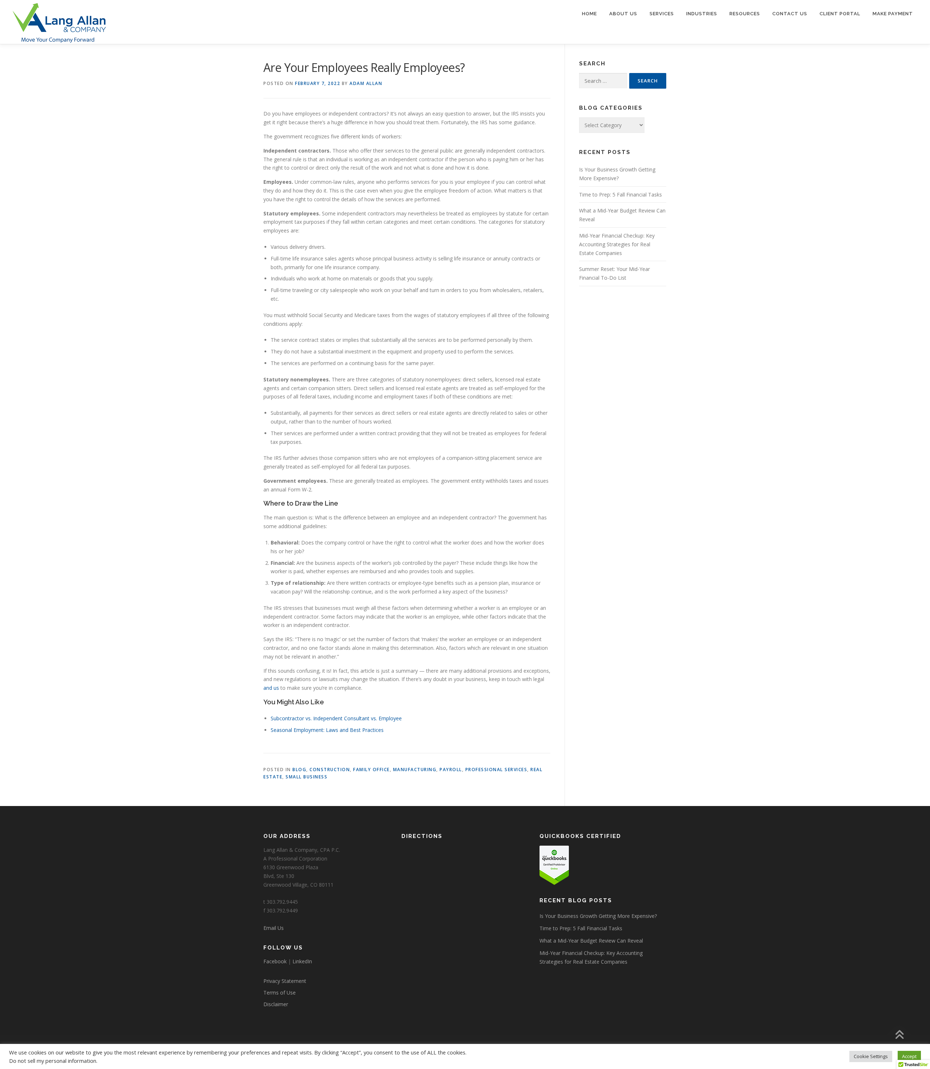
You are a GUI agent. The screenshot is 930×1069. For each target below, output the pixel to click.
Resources (744, 13)
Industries (701, 13)
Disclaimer (275, 1004)
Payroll (451, 769)
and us (271, 687)
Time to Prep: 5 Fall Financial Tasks (620, 194)
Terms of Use (279, 992)
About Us (623, 13)
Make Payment (893, 13)
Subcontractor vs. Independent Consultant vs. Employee (336, 718)
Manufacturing (415, 769)
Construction (330, 769)
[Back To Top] (899, 1035)
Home (589, 13)
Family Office (371, 769)
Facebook (275, 961)
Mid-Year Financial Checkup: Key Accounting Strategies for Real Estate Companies (617, 244)
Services (662, 13)
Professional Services (496, 769)
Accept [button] (909, 1056)
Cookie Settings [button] (871, 1056)
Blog (299, 769)
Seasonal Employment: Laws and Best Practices (327, 729)
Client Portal (840, 13)
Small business (306, 777)
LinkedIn (302, 961)
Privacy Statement (284, 980)
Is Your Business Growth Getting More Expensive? (598, 915)
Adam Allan (365, 83)
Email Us (273, 927)
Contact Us (789, 13)
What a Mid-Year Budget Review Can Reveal (591, 940)
